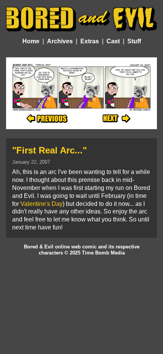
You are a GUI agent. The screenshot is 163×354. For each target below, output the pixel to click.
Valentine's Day (41, 204)
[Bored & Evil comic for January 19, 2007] (47, 118)
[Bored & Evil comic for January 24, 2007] (116, 118)
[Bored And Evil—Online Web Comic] (81, 19)
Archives (60, 41)
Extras (89, 41)
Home (30, 41)
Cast (113, 41)
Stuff (134, 41)
